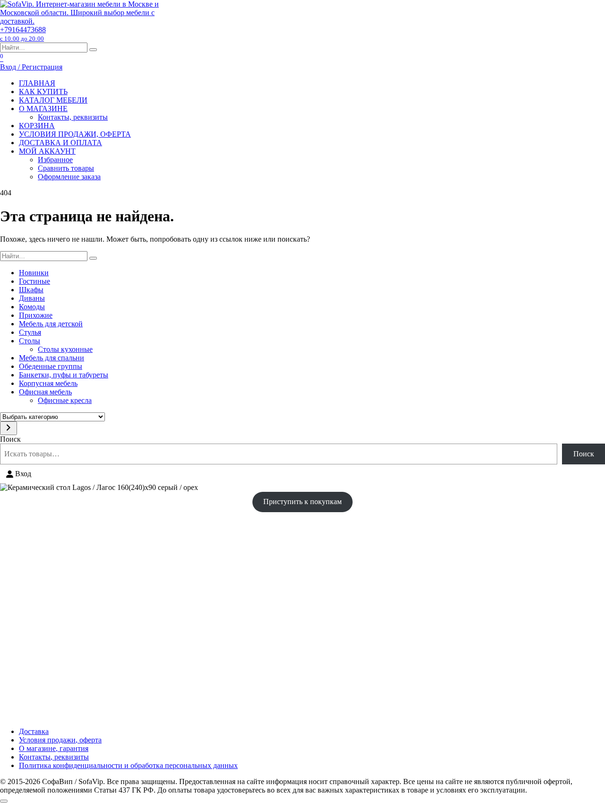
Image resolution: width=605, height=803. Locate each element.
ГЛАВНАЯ (37, 83)
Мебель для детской (51, 324)
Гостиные (34, 281)
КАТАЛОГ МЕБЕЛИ (53, 100)
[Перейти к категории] (8, 428)
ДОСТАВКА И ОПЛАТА (60, 143)
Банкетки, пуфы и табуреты (63, 375)
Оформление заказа (69, 177)
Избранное (55, 160)
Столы (29, 341)
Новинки (34, 273)
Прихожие (35, 315)
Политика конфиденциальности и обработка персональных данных (128, 765)
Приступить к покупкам (302, 502)
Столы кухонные (65, 349)
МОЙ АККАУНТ (47, 151)
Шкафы (31, 290)
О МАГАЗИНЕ (43, 109)
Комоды (32, 307)
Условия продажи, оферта (60, 740)
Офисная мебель (45, 392)
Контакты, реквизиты (73, 117)
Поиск (10, 439)
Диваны (32, 298)
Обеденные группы (50, 366)
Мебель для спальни (51, 358)
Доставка (34, 731)
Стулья (30, 332)
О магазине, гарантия (53, 748)
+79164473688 (23, 34)
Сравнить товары (66, 168)
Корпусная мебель (48, 383)
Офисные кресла (65, 400)
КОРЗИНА (37, 126)
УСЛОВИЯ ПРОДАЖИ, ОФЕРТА (75, 134)
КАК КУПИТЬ (43, 91)
